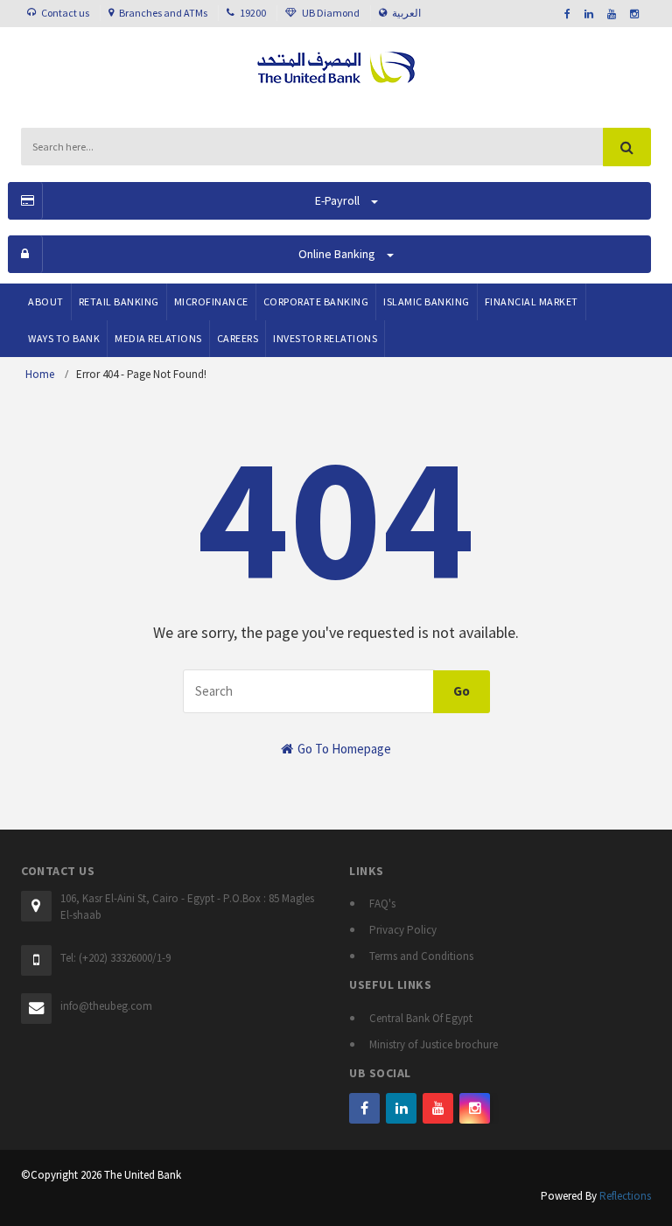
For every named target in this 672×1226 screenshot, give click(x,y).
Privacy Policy (403, 929)
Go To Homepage (343, 748)
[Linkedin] (401, 1108)
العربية (406, 12)
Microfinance (211, 301)
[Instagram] (474, 1108)
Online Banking (336, 254)
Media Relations (158, 338)
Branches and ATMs (163, 12)
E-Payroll (337, 200)
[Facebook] (364, 1108)
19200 (253, 12)
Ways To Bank (64, 338)
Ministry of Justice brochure (433, 1044)
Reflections (625, 1195)
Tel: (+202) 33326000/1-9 (115, 957)
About (46, 301)
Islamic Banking (426, 301)
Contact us (65, 12)
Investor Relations (325, 338)
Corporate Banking (316, 301)
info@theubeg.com (106, 1005)
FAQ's (382, 903)
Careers (238, 338)
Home (39, 374)
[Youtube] (438, 1108)
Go (461, 691)
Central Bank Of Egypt (420, 1018)
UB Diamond (331, 12)
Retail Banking (119, 301)
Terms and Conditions (421, 956)
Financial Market (531, 301)
